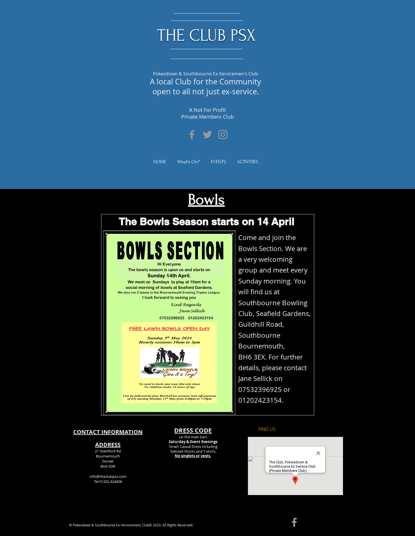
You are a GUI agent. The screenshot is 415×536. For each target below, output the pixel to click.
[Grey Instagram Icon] (223, 134)
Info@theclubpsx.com (107, 476)
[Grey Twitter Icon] (207, 134)
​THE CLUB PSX (206, 35)
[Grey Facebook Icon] (192, 134)
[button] (247, 161)
